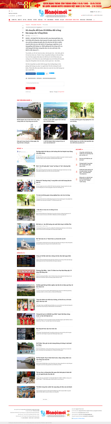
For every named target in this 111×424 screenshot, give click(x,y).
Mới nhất (20, 15)
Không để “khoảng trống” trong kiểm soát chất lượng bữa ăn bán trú (53, 181)
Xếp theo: (51, 91)
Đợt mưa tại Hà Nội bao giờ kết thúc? (85, 159)
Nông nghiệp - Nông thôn (72, 19)
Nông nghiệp (45, 24)
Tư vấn (37, 376)
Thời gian (56, 91)
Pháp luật (38, 257)
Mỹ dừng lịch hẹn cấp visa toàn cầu (46, 328)
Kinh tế (20, 19)
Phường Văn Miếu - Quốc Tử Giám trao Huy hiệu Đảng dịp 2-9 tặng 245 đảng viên (54, 271)
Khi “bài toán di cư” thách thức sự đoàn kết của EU (51, 239)
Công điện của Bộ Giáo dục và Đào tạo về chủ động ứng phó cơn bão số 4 (86, 154)
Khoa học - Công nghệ (86, 19)
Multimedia (50, 19)
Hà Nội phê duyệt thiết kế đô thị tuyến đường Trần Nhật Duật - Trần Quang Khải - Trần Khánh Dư (86, 172)
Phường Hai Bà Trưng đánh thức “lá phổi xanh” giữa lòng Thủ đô (85, 165)
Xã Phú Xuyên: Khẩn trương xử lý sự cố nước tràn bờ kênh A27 (54, 142)
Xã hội (35, 19)
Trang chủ (28, 24)
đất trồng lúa (39, 78)
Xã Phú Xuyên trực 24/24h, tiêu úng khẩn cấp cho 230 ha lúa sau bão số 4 (81, 142)
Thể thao (38, 317)
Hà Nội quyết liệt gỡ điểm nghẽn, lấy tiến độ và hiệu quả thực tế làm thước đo (54, 286)
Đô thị (24, 19)
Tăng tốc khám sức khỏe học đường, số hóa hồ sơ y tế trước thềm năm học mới (53, 300)
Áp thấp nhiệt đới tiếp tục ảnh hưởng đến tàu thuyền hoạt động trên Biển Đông (54, 152)
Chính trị (14, 19)
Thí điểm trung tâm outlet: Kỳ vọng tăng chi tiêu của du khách (54, 387)
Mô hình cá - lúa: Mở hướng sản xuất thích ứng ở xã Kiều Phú (53, 224)
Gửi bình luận (30, 88)
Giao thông (38, 167)
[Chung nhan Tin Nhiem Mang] (78, 418)
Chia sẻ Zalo (41, 73)
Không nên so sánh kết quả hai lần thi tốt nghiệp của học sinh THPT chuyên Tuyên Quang (85, 179)
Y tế (45, 19)
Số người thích (61, 91)
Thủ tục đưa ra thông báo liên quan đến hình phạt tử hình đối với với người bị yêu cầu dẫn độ (53, 373)
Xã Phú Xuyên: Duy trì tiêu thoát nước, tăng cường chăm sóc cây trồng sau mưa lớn (28, 120)
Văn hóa (30, 19)
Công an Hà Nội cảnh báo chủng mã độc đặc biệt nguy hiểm (53, 256)
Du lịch (62, 19)
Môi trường (39, 155)
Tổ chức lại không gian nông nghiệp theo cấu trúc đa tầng (82, 120)
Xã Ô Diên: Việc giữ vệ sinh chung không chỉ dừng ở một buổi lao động (53, 344)
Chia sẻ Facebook (31, 73)
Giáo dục (40, 19)
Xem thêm (45, 399)
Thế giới (57, 19)
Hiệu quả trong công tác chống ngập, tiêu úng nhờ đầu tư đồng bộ (28, 142)
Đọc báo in (12, 15)
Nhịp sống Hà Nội (98, 15)
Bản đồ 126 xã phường (88, 15)
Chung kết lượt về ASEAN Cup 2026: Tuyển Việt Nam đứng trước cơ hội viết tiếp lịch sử (53, 315)
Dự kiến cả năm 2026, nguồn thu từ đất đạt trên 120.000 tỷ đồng (54, 120)
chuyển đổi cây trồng (31, 78)
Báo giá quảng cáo (88, 414)
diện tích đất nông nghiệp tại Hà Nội (49, 78)
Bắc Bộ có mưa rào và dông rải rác (48, 209)
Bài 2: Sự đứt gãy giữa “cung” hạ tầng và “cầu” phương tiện (53, 166)
